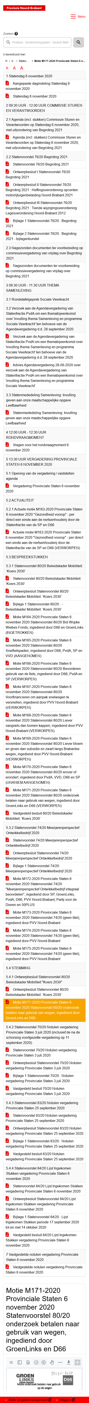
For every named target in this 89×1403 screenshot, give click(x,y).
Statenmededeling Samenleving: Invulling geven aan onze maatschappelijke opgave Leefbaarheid (41, 418)
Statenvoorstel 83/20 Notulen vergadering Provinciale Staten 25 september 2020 (41, 1118)
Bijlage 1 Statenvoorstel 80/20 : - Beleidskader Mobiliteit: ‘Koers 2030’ (34, 606)
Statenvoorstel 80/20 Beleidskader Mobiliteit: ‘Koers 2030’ (43, 581)
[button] (78, 42)
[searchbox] (37, 42)
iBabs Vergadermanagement (28, 1399)
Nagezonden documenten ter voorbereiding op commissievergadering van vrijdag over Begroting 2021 (42, 271)
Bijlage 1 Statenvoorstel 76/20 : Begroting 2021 (41, 223)
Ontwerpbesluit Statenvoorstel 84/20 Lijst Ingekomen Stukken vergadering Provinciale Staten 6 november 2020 (41, 1204)
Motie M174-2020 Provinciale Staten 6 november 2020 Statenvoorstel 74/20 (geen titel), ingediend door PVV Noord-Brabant (43, 936)
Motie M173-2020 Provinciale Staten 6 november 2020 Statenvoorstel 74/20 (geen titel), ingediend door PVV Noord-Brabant (43, 918)
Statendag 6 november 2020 (34, 96)
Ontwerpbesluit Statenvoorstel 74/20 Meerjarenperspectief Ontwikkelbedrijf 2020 (39, 855)
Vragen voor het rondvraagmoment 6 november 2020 (37, 447)
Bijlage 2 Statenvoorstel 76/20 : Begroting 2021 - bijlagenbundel (41, 236)
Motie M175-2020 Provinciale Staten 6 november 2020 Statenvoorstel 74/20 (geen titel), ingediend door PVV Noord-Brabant (43, 954)
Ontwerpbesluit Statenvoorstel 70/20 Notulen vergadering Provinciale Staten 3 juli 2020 (43, 1065)
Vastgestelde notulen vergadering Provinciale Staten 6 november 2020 (44, 1269)
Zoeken (8, 33)
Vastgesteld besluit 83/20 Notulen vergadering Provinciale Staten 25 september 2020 (44, 1156)
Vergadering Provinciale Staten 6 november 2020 (43, 488)
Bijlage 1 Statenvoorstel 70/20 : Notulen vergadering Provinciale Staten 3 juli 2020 (40, 1078)
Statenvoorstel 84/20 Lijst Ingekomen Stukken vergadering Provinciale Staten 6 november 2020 (44, 1188)
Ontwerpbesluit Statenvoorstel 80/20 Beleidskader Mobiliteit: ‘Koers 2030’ (37, 594)
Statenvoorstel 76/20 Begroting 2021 (40, 164)
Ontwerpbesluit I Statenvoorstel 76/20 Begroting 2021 (38, 174)
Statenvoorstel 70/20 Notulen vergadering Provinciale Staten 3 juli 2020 (41, 1052)
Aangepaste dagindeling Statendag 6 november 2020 (38, 86)
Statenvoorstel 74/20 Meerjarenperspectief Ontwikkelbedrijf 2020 (42, 842)
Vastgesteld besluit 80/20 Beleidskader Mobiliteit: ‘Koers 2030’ (39, 816)
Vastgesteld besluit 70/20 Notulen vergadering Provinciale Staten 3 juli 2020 (38, 1091)
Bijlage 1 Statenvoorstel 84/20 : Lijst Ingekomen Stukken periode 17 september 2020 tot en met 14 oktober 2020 (42, 1222)
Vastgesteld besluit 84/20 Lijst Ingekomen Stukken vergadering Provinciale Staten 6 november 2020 (41, 1240)
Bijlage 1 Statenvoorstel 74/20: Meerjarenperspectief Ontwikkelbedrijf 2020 (39, 868)
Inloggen (65, 1399)
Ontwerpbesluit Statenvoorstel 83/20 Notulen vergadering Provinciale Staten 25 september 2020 (44, 1130)
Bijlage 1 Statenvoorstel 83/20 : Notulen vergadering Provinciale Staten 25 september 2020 (44, 1143)
